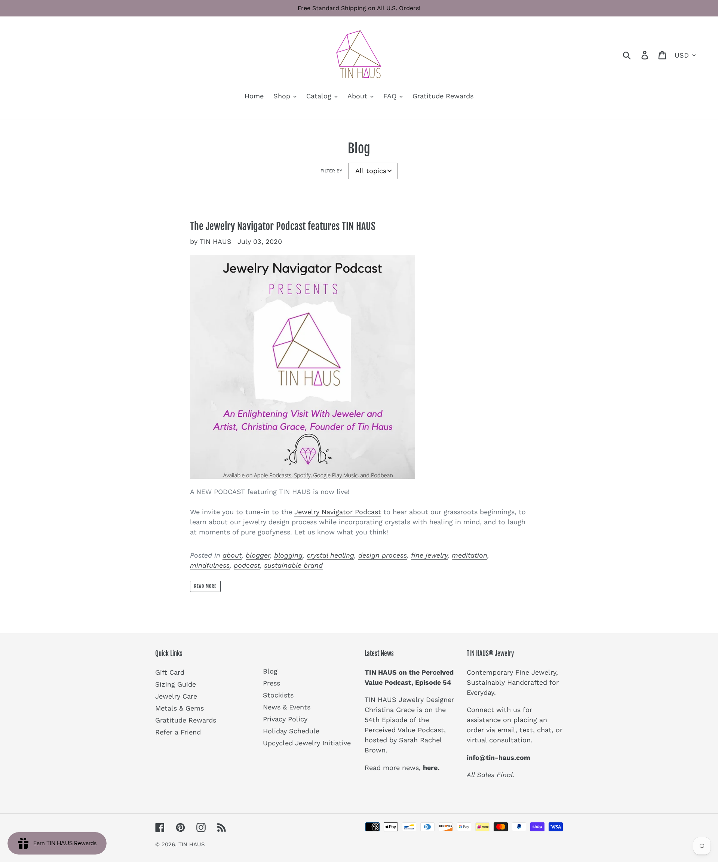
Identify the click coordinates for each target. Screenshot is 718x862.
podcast (247, 565)
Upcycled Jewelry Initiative (307, 743)
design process (382, 555)
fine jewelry (429, 555)
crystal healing (330, 555)
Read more (205, 586)
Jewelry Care (176, 696)
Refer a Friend (178, 732)
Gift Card (169, 672)
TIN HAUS (191, 844)
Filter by (331, 171)
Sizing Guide (175, 684)
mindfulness (210, 565)
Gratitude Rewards (185, 720)
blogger (258, 555)
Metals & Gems (179, 708)
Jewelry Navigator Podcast (337, 512)
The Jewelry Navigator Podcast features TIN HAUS (282, 226)
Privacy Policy (285, 719)
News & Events (286, 707)
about (232, 555)
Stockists (278, 695)
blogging (288, 555)
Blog (270, 671)
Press (271, 683)
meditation (469, 555)
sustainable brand (293, 565)
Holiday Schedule (291, 731)
